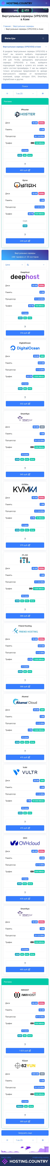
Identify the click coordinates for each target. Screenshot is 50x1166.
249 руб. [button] (24, 241)
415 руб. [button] (24, 757)
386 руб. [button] (24, 616)
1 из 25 (19, 93)
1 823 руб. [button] (24, 1050)
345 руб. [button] (24, 474)
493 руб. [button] (24, 170)
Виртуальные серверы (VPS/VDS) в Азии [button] (22, 47)
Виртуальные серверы (23, 26)
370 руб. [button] (24, 545)
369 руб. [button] (24, 1121)
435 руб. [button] (24, 898)
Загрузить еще (25, 1133)
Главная (7, 26)
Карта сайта (6, 1157)
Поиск (25, 86)
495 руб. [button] (24, 969)
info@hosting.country (40, 1157)
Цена (7, 264)
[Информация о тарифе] (25, 164)
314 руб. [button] (24, 333)
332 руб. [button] (24, 404)
